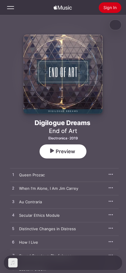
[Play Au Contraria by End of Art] (13, 201)
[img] (63, 7)
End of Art (63, 130)
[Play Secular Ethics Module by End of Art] (13, 215)
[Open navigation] (10, 7)
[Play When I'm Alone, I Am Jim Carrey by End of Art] (13, 188)
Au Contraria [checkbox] (30, 201)
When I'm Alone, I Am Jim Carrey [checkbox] (48, 188)
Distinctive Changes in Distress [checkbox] (47, 228)
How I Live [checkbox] (28, 242)
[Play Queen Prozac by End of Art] (13, 175)
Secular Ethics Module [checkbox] (39, 215)
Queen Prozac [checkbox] (32, 175)
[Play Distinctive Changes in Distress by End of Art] (13, 228)
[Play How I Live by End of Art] (13, 242)
